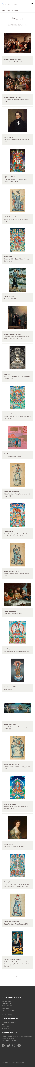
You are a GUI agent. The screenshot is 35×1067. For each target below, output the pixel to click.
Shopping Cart (6, 1028)
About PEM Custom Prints (9, 1022)
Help (3, 1024)
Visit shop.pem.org (7, 1014)
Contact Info (5, 1026)
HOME (3, 10)
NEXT (17, 976)
